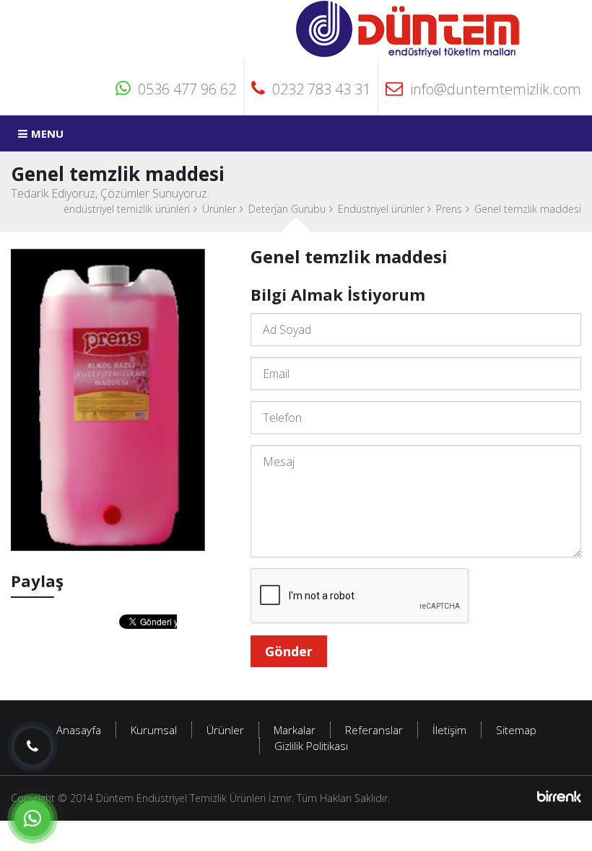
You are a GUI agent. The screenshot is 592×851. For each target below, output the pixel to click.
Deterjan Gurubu (287, 209)
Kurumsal (154, 730)
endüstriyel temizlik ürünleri (127, 209)
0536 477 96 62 (187, 89)
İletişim (449, 730)
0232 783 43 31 (321, 89)
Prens (449, 209)
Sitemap (516, 730)
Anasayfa (78, 730)
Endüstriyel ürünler (381, 209)
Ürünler (219, 209)
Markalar (294, 730)
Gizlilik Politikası (311, 745)
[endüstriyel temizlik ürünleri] (408, 28)
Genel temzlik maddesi (527, 209)
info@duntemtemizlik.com (495, 89)
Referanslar (374, 730)
